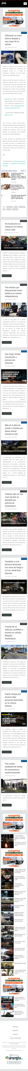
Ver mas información (14, 1062)
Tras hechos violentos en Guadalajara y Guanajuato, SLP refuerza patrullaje (14, 163)
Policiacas (23, 284)
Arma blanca (9, 206)
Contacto (15, 1034)
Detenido (9, 209)
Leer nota (7, 275)
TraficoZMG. (15, 1043)
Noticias (24, 32)
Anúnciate (15, 1030)
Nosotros (15, 1026)
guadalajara (15, 209)
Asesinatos (23, 221)
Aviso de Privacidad (15, 1038)
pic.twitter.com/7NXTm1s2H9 (12, 108)
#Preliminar (7, 99)
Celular (16, 206)
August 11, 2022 (8, 115)
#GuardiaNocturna (19, 105)
